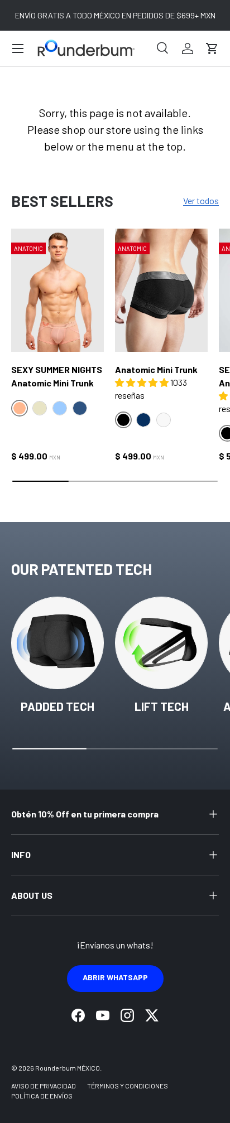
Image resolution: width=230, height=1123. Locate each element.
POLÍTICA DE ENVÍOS (42, 1096)
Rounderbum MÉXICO (67, 1068)
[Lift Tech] (161, 643)
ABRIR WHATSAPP (115, 977)
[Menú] (18, 48)
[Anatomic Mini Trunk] (161, 290)
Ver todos (201, 200)
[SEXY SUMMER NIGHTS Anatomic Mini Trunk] (57, 290)
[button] (212, 48)
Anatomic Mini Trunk (156, 369)
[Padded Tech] (57, 643)
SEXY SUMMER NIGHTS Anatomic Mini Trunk (56, 376)
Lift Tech (162, 706)
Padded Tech (57, 706)
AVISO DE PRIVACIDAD (43, 1086)
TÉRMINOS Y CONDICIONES (127, 1086)
